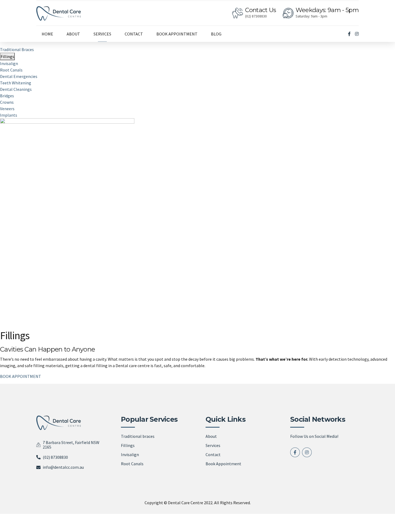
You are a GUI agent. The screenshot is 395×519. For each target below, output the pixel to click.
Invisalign (9, 63)
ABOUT (73, 34)
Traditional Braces (17, 49)
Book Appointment (223, 463)
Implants (8, 115)
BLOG (216, 34)
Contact (213, 454)
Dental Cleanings (16, 89)
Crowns (7, 102)
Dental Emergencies (18, 76)
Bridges (7, 95)
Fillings (7, 56)
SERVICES (102, 34)
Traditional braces (138, 436)
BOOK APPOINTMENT (177, 34)
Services (213, 445)
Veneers (7, 108)
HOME (47, 34)
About (211, 436)
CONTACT (134, 34)
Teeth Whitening (15, 82)
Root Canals (11, 70)
